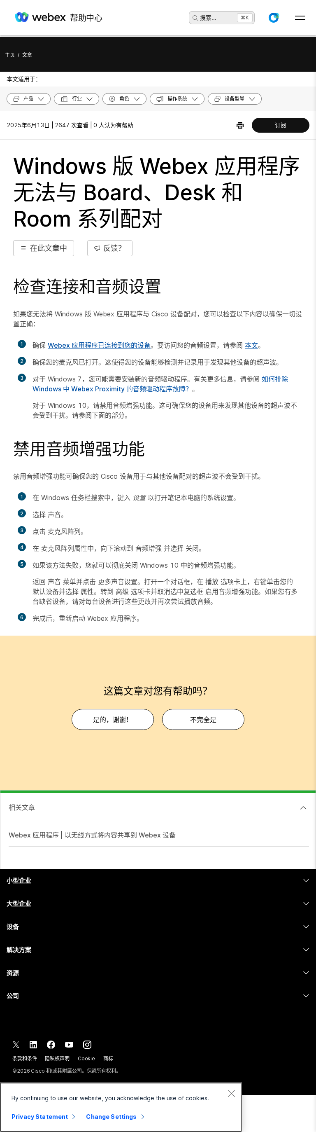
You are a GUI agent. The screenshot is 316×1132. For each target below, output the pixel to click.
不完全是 (203, 720)
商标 (108, 1058)
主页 (10, 55)
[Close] (231, 1093)
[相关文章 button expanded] (303, 808)
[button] (273, 17)
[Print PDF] (240, 125)
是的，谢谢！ (112, 720)
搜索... (208, 17)
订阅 (280, 125)
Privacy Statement (40, 1116)
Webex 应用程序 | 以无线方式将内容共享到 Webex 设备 (92, 835)
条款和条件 (24, 1058)
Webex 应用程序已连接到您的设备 (99, 345)
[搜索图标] (195, 18)
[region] (121, 1107)
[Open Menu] (300, 17)
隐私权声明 (57, 1058)
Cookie (86, 1058)
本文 (251, 345)
